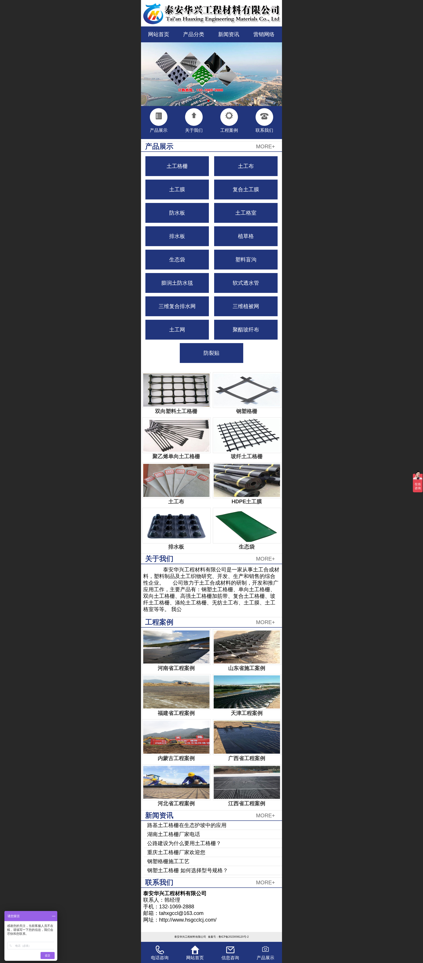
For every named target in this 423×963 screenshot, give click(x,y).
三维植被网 (246, 306)
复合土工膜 (246, 189)
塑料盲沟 (245, 259)
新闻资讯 (228, 34)
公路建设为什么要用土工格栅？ (184, 843)
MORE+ (265, 146)
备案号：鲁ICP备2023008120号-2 (228, 936)
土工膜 (177, 189)
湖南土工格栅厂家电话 (173, 834)
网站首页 (158, 34)
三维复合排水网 (177, 306)
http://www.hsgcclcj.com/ (188, 920)
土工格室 (245, 213)
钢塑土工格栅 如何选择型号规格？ (187, 870)
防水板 (177, 213)
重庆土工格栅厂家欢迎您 (176, 852)
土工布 (246, 166)
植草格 (246, 236)
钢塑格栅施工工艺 (168, 861)
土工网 (177, 330)
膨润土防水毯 (177, 283)
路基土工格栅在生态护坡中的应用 (186, 825)
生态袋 (177, 259)
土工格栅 (177, 166)
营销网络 (264, 34)
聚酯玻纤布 (246, 330)
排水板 (177, 236)
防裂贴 (211, 353)
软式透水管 (246, 283)
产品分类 (193, 34)
